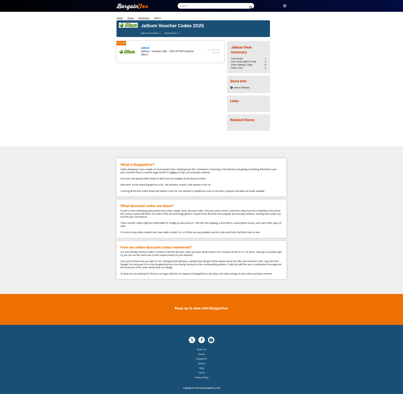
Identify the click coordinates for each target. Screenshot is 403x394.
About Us (201, 349)
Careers (201, 363)
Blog (201, 367)
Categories (201, 358)
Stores (201, 354)
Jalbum (145, 47)
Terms (201, 372)
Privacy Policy (201, 377)
